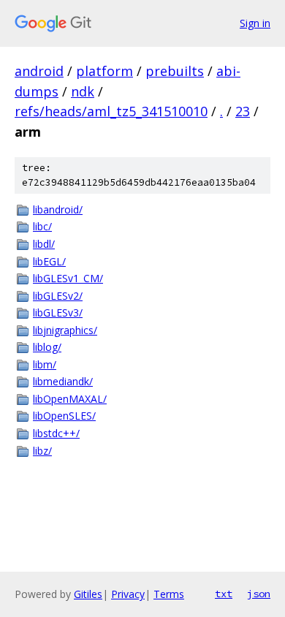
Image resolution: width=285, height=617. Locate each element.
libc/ (42, 226)
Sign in (255, 23)
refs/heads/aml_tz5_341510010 (111, 111)
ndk (82, 91)
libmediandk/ (63, 381)
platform (104, 71)
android (39, 71)
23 (242, 111)
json (258, 593)
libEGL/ (49, 261)
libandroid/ (58, 209)
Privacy (128, 594)
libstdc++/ (56, 433)
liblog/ (47, 347)
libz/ (42, 451)
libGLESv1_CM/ (68, 278)
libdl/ (44, 244)
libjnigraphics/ (65, 330)
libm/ (44, 364)
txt (223, 593)
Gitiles (88, 594)
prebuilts (174, 71)
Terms (168, 594)
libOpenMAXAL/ (70, 399)
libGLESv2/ (58, 296)
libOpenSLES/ (64, 416)
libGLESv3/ (58, 312)
